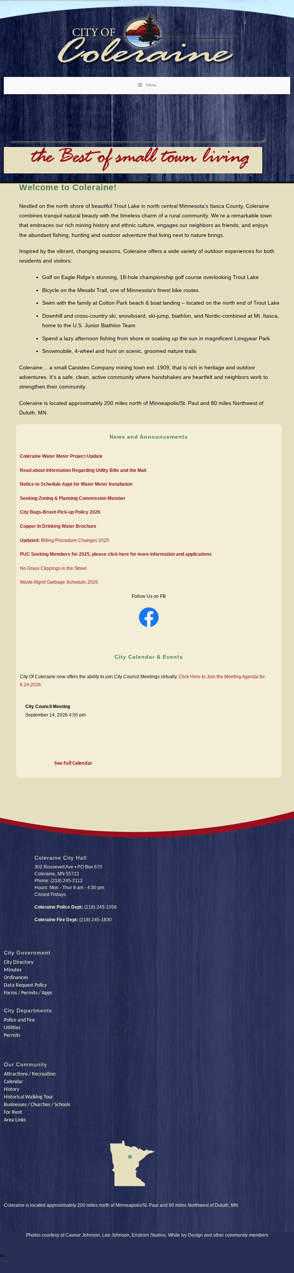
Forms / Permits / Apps (28, 993)
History (11, 1089)
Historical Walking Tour (28, 1097)
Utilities (12, 1028)
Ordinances (16, 978)
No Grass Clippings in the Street (53, 568)
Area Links (15, 1120)
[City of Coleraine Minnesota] (147, 64)
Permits (12, 1035)
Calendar (13, 1082)
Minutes (12, 970)
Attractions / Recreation (30, 1074)
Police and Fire (19, 1020)
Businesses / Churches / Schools (37, 1105)
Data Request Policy (25, 985)
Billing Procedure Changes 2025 (64, 540)
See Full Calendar (73, 763)
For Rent (13, 1112)
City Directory (18, 962)
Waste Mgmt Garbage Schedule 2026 (59, 582)
